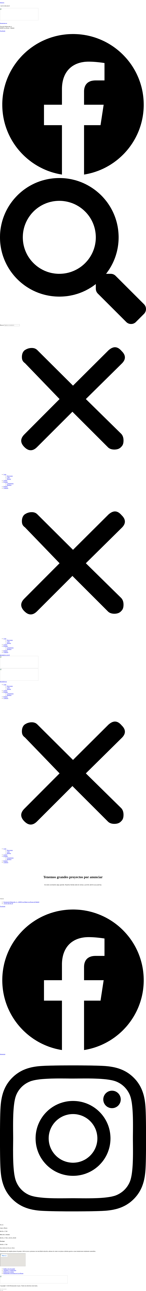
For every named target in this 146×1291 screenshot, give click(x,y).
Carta (4, 474)
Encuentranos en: (3, 23)
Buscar (2, 325)
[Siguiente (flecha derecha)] (2, 1290)
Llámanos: (2, 2)
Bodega (9, 479)
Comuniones (10, 483)
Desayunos (10, 476)
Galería (5, 480)
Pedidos (5, 486)
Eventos (5, 482)
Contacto (5, 488)
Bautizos (9, 485)
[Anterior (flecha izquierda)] (0, 1290)
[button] (73, 251)
